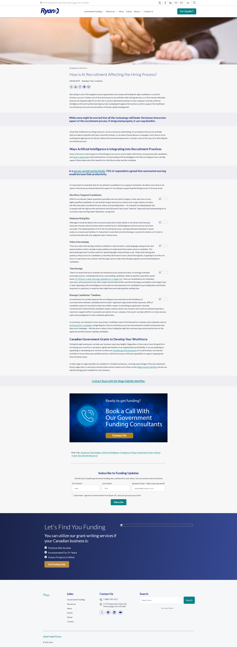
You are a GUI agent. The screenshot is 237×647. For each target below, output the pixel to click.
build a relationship (81, 157)
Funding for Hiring (128, 452)
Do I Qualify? (186, 11)
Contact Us (148, 11)
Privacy (58, 636)
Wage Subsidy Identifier (147, 367)
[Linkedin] (170, 2)
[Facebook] (165, 2)
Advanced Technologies (91, 452)
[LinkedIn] (76, 87)
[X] (159, 2)
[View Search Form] (194, 2)
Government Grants (144, 452)
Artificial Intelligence (110, 452)
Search (189, 600)
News (121, 11)
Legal (52, 636)
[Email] (181, 2)
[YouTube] (176, 2)
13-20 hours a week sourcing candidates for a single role (98, 279)
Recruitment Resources (88, 455)
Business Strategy (78, 68)
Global (46, 636)
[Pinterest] (84, 87)
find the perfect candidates (80, 325)
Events (129, 11)
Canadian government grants (124, 350)
